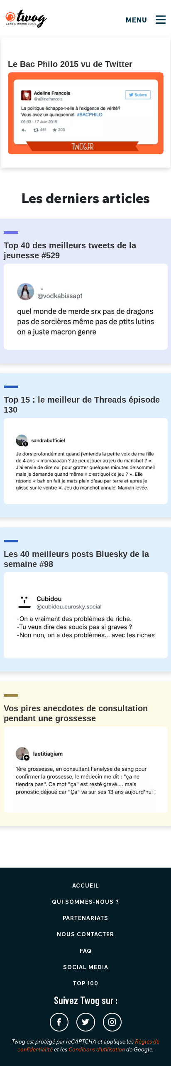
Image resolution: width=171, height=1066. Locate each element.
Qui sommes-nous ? (85, 901)
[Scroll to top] (152, 1047)
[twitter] (85, 1022)
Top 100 (85, 983)
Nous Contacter (85, 934)
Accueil (85, 885)
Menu (137, 20)
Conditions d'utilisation (96, 1049)
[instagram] (112, 1022)
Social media (85, 967)
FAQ (86, 950)
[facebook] (59, 1022)
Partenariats (85, 918)
